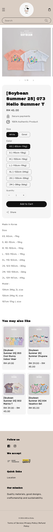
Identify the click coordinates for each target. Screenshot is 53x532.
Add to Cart (26, 204)
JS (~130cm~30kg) (19, 178)
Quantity (10, 190)
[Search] (46, 20)
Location (11, 477)
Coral (24, 134)
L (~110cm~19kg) (18, 165)
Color (9, 141)
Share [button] (13, 212)
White (12, 134)
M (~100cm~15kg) (18, 159)
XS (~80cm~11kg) (18, 146)
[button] (3, 10)
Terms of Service (15, 523)
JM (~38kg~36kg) (18, 184)
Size (8, 129)
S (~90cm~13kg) (17, 153)
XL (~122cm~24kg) (19, 172)
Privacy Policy (30, 523)
